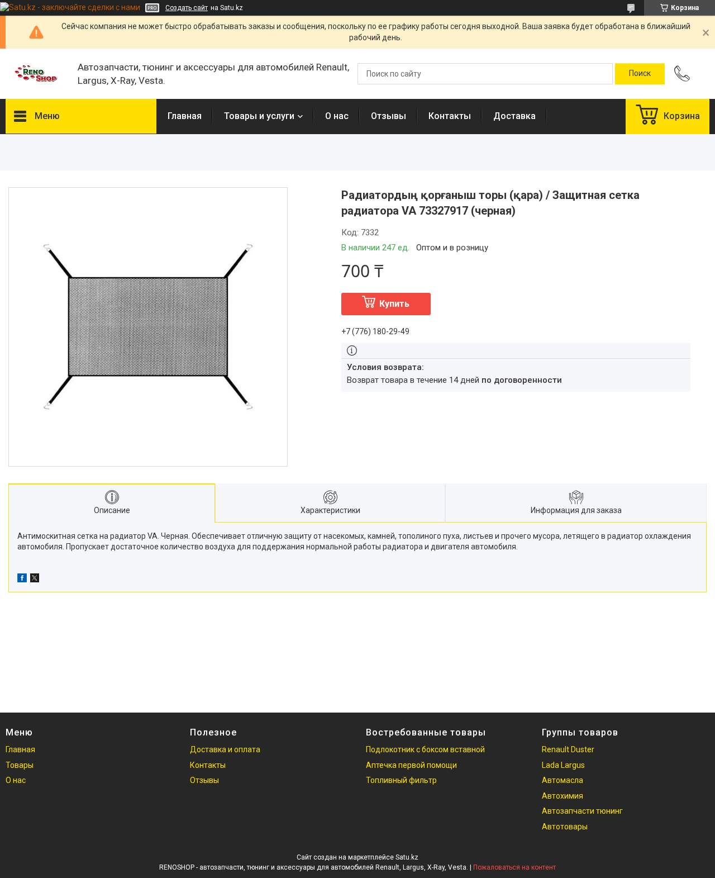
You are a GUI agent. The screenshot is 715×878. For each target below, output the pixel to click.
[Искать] (640, 73)
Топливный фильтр (401, 780)
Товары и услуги (259, 116)
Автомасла (562, 780)
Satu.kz (406, 857)
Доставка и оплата (225, 749)
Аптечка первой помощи (411, 765)
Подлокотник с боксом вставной (425, 749)
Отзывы (388, 116)
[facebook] (22, 579)
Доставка (514, 116)
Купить (394, 303)
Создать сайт (186, 8)
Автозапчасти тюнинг (582, 810)
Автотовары (565, 826)
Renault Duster (568, 749)
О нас (337, 116)
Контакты (449, 116)
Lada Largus (563, 765)
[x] (34, 579)
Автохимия (562, 795)
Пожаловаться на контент (514, 867)
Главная (185, 116)
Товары (20, 765)
